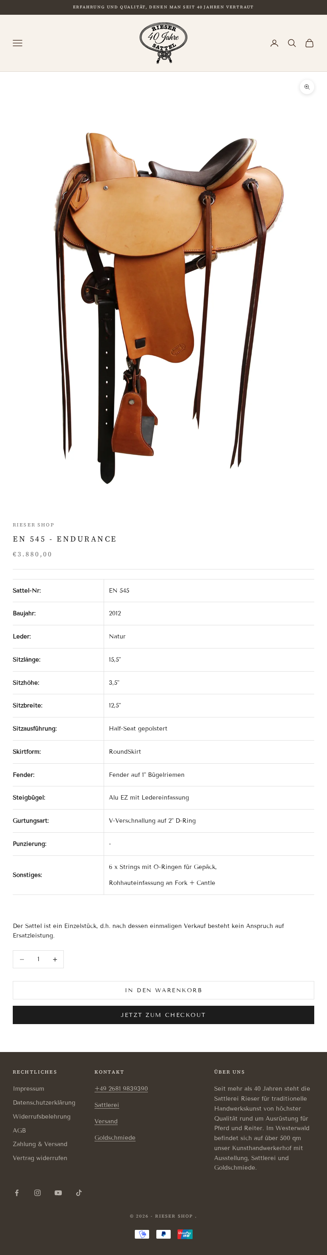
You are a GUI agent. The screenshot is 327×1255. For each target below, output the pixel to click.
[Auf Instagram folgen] (37, 1193)
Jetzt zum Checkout (163, 1015)
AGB (19, 1130)
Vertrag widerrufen (40, 1158)
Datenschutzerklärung (44, 1102)
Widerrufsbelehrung (42, 1116)
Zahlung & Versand (40, 1144)
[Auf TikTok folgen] (79, 1193)
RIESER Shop (34, 525)
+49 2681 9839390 (121, 1088)
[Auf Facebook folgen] (17, 1193)
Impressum (28, 1088)
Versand (106, 1121)
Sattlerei (107, 1105)
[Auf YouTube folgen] (58, 1193)
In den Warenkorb (163, 990)
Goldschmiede (115, 1137)
